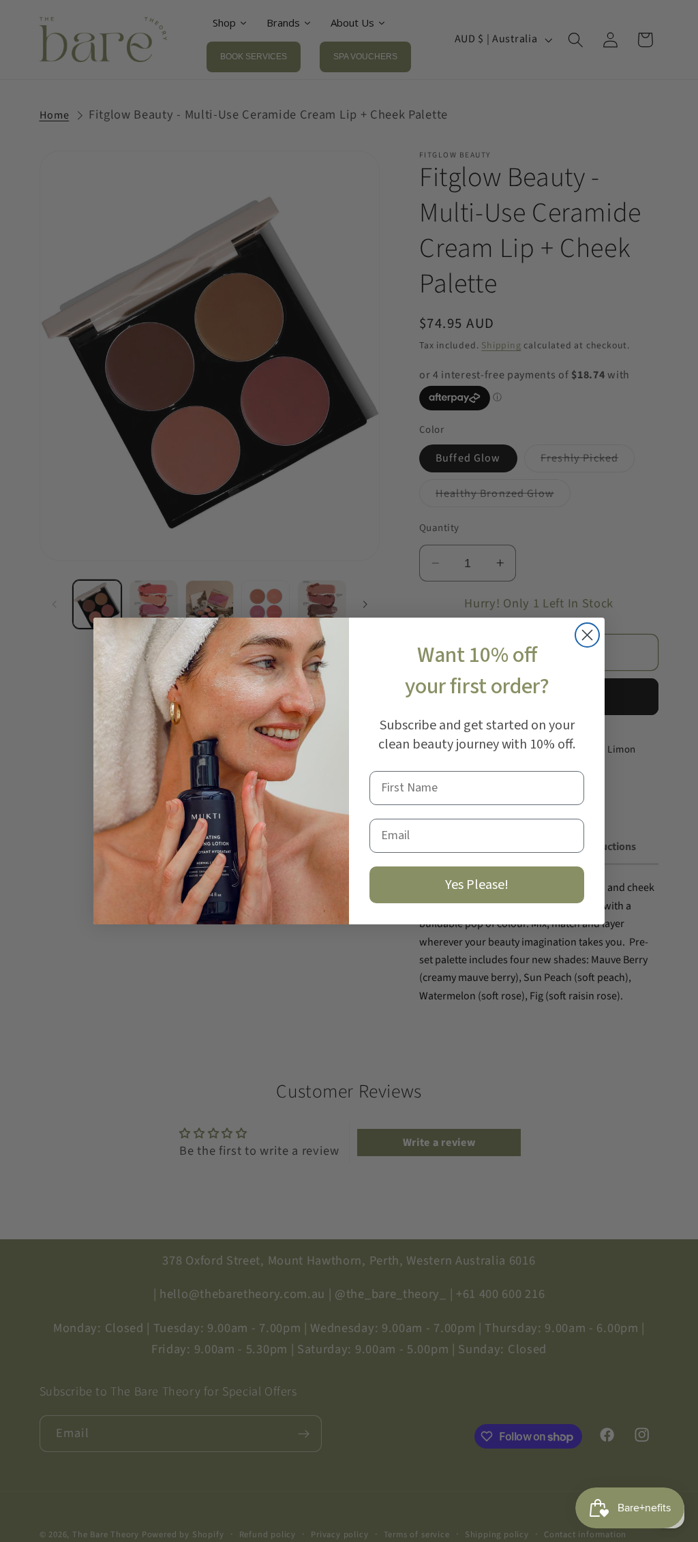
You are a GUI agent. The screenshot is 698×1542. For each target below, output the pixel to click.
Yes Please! (477, 884)
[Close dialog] (587, 635)
